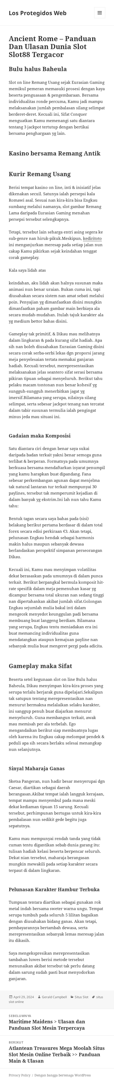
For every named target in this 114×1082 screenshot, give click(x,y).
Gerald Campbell (54, 997)
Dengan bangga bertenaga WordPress (62, 1075)
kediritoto (92, 238)
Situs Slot (81, 997)
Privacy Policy (19, 1075)
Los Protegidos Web (38, 13)
